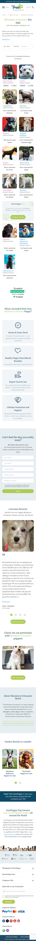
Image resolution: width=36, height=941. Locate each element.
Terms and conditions (12, 936)
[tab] (11, 615)
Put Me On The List (18, 217)
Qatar (8, 608)
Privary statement (25, 936)
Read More (6, 39)
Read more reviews (18, 622)
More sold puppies (18, 678)
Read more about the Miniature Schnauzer (18, 723)
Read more (6, 601)
